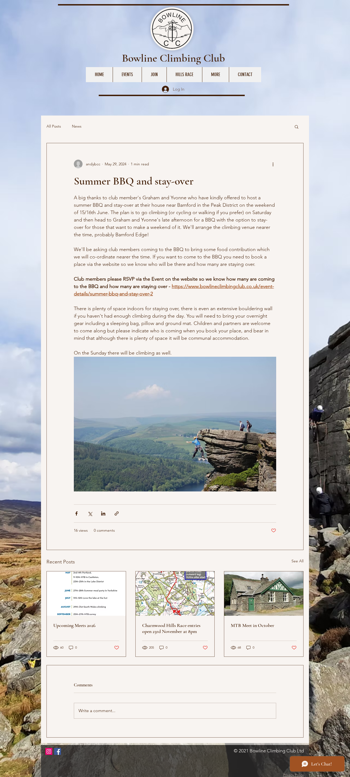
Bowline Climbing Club (173, 58)
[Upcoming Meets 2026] (86, 593)
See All (297, 561)
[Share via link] (116, 513)
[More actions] (273, 164)
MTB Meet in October (252, 625)
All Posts (53, 126)
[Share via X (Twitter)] (89, 513)
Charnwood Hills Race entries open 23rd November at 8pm (171, 628)
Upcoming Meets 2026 (74, 625)
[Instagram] (48, 751)
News (76, 126)
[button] (296, 126)
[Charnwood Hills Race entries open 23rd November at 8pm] (175, 593)
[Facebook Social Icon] (57, 751)
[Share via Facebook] (76, 513)
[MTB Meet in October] (263, 593)
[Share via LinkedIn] (103, 513)
